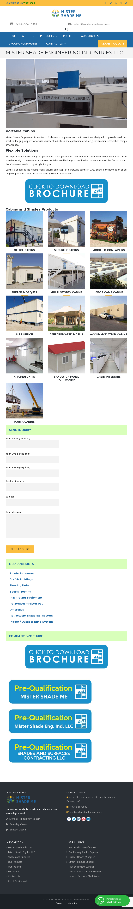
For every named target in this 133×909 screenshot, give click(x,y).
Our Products (15, 861)
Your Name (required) (18, 438)
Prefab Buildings (21, 579)
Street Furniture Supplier (81, 861)
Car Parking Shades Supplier (83, 852)
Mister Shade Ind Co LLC (21, 847)
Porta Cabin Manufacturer (82, 847)
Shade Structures (22, 573)
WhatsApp (29, 2)
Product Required (15, 481)
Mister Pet (13, 871)
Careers (60, 903)
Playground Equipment (26, 597)
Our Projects (14, 866)
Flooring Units (19, 585)
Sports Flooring (20, 591)
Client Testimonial (17, 881)
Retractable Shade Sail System (31, 615)
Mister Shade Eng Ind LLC (21, 852)
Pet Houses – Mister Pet (26, 603)
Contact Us (14, 876)
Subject (10, 496)
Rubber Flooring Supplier (82, 856)
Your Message (13, 512)
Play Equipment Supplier (81, 866)
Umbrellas (17, 609)
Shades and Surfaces (19, 856)
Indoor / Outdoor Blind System (31, 621)
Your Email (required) (18, 453)
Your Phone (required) (18, 467)
